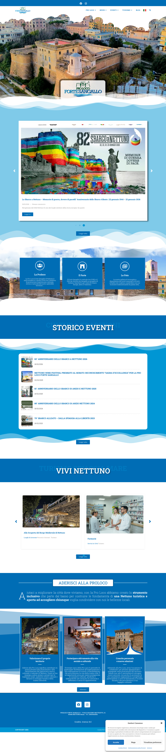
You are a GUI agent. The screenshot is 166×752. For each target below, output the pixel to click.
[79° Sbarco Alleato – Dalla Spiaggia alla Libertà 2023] (27, 421)
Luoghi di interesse (30, 537)
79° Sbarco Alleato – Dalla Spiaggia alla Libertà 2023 (64, 418)
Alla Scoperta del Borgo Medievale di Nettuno (44, 532)
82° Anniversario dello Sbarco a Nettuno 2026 (60, 359)
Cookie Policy (122, 748)
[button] (161, 723)
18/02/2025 (38, 394)
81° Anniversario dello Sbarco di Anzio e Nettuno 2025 (65, 388)
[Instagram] (87, 704)
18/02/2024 (38, 408)
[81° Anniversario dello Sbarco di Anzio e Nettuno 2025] (27, 391)
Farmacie (92, 538)
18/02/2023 (38, 423)
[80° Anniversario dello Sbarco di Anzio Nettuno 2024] (27, 406)
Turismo (54, 537)
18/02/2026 (38, 364)
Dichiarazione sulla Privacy (137, 748)
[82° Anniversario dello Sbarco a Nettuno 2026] (27, 362)
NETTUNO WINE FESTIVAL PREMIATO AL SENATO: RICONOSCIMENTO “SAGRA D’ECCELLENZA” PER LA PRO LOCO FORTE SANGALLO (87, 373)
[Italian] (145, 10)
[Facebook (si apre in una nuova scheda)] (80, 4)
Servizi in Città (93, 543)
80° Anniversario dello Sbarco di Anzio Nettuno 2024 (64, 403)
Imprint (149, 748)
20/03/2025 (38, 380)
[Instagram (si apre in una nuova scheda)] (85, 4)
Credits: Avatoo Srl (83, 722)
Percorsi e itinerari (43, 537)
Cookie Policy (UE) (103, 730)
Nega (133, 742)
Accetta (116, 742)
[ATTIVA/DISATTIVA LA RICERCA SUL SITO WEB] (150, 10)
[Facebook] (79, 704)
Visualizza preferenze (152, 742)
